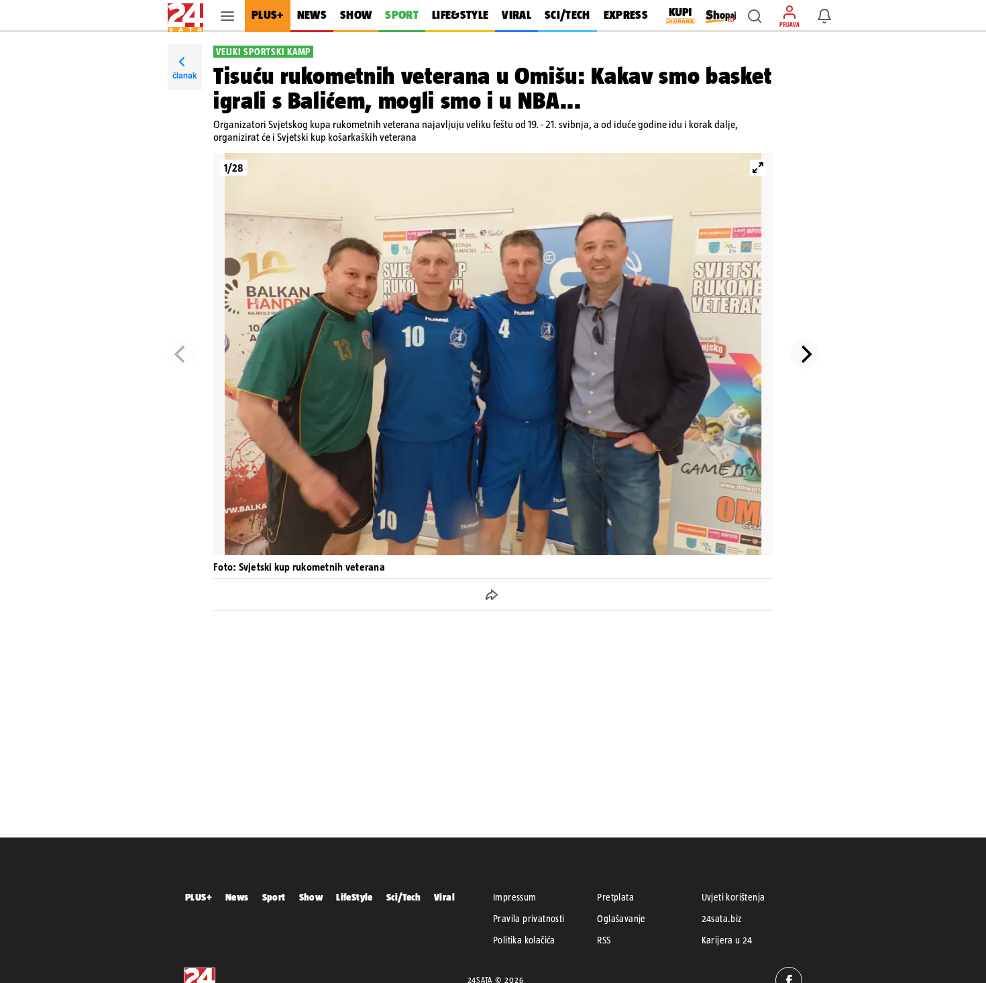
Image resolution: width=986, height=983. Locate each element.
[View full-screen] (758, 168)
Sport (274, 897)
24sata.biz (722, 918)
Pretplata (615, 897)
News (237, 897)
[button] (754, 16)
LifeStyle (354, 897)
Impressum (515, 897)
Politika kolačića (524, 940)
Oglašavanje (621, 918)
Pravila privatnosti (529, 918)
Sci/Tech (403, 897)
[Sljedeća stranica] (805, 354)
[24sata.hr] (185, 16)
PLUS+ (198, 897)
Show (311, 897)
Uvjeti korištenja (733, 897)
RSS (603, 940)
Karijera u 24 (727, 940)
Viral (444, 897)
